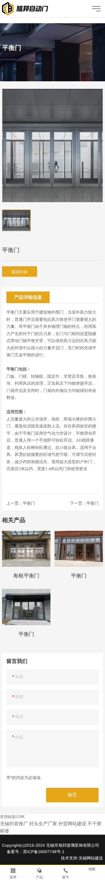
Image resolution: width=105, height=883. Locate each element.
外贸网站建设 (72, 823)
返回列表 (19, 271)
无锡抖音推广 (14, 823)
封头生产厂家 (43, 823)
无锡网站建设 (90, 858)
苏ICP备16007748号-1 (43, 851)
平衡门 (29, 503)
